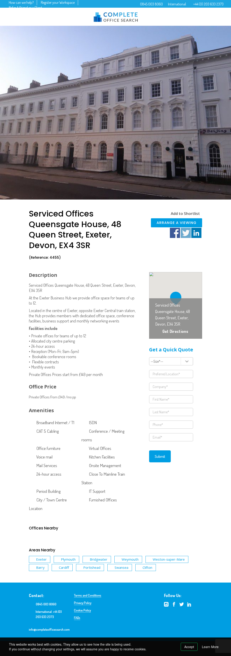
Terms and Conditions (87, 595)
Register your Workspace (58, 2)
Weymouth (130, 559)
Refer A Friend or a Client (25, 7)
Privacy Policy (82, 603)
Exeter (41, 559)
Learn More (210, 646)
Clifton (147, 567)
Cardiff (64, 567)
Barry (40, 567)
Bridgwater (98, 559)
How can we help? (21, 2)
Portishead (91, 567)
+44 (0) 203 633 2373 (208, 4)
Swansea (121, 567)
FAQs (77, 618)
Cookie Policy (82, 610)
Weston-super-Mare (169, 559)
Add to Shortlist (185, 213)
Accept (189, 646)
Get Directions (175, 331)
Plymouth (68, 559)
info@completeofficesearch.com (49, 629)
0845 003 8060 (151, 4)
